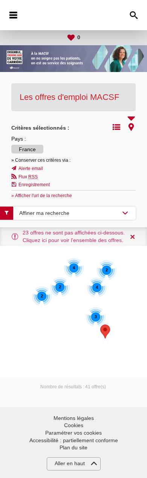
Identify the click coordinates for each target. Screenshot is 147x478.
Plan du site (73, 447)
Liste (116, 127)
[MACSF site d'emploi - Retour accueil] (73, 15)
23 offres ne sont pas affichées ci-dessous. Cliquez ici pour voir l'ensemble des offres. (74, 236)
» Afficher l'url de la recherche (41, 195)
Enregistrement (34, 184)
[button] (105, 332)
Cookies (73, 425)
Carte (131, 127)
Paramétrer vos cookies (73, 433)
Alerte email (30, 168)
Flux (28, 176)
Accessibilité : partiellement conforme (73, 440)
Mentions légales (74, 418)
